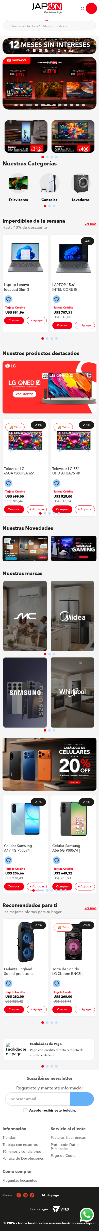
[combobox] (49, 25)
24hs (17, 427)
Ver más (90, 224)
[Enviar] (82, 1099)
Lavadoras (81, 199)
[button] (16, 105)
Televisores (18, 199)
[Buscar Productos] (89, 25)
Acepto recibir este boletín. (52, 1110)
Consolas (49, 199)
